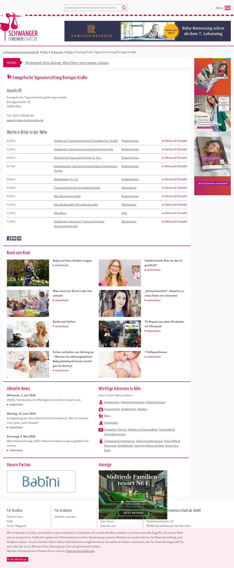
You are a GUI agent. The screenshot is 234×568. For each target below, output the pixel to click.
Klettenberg (129, 188)
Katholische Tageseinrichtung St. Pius (77, 158)
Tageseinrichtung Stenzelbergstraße (77, 188)
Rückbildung (125, 445)
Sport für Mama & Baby (149, 445)
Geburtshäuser (155, 402)
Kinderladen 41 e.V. (66, 179)
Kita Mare (60, 213)
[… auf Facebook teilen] (9, 238)
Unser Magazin (16, 526)
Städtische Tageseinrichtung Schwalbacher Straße (86, 141)
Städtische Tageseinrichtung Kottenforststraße (83, 149)
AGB (10, 521)
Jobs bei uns (108, 526)
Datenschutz (15, 517)
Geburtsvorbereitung (149, 441)
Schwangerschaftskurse (119, 441)
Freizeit (122, 429)
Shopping (110, 429)
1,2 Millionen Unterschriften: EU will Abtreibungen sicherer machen (76, 62)
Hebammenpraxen (133, 402)
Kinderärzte (128, 409)
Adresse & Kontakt (176, 141)
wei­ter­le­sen (16, 404)
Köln (124, 213)
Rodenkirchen (130, 141)
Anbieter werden (65, 517)
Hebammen (111, 402)
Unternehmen (109, 517)
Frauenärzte (112, 409)
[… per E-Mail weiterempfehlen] (14, 238)
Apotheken (111, 423)
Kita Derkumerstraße (67, 196)
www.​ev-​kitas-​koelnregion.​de (25, 120)
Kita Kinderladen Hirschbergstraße (76, 204)
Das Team (107, 521)
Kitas (107, 416)
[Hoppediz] (41, 481)
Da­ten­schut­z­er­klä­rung (80, 551)
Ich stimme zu (18, 559)
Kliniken (142, 409)
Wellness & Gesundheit (143, 429)
